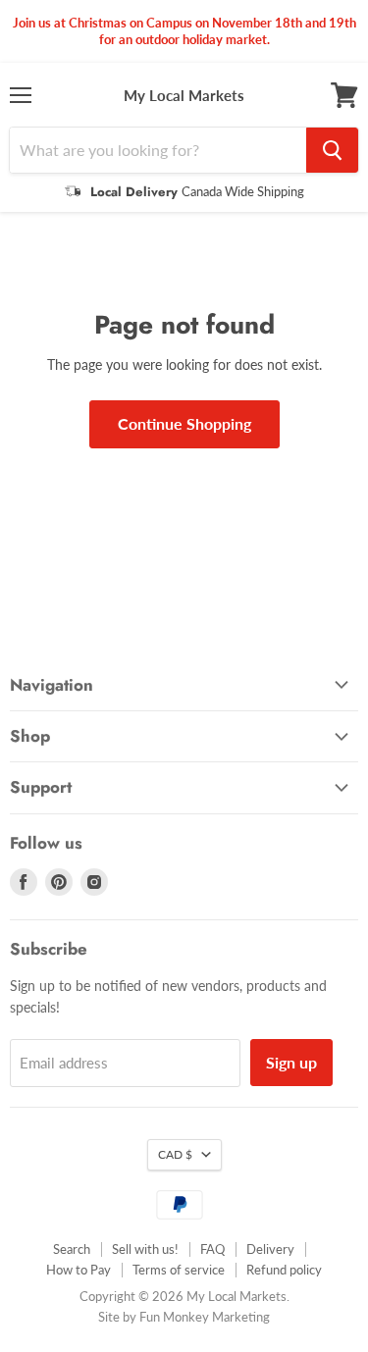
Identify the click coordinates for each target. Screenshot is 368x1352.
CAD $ (175, 1154)
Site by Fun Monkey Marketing (184, 1317)
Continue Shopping (184, 423)
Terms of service (178, 1269)
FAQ (212, 1249)
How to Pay (78, 1269)
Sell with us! (145, 1249)
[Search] (332, 150)
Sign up (291, 1062)
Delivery (270, 1249)
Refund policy (284, 1269)
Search (71, 1249)
